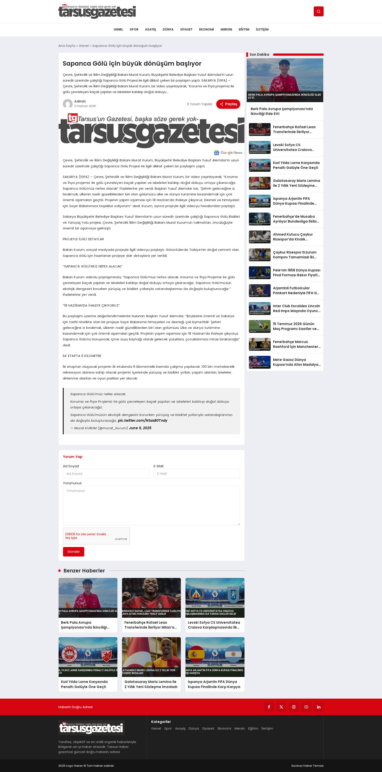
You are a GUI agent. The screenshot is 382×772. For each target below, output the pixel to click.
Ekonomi (206, 29)
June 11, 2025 (140, 428)
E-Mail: (159, 466)
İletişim (262, 29)
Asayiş (150, 29)
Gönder (73, 551)
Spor (134, 29)
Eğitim (244, 29)
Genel (118, 29)
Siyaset (186, 29)
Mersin (226, 29)
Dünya (168, 29)
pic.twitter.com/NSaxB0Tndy (142, 420)
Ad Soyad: (71, 466)
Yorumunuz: (72, 483)
